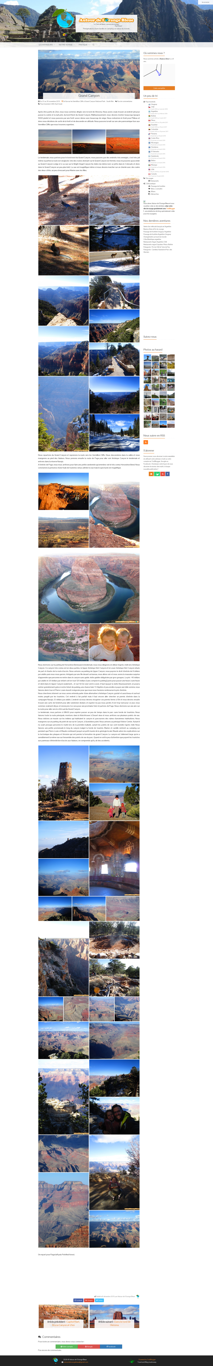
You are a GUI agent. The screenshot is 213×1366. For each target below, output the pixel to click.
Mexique (154, 165)
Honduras (154, 147)
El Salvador (155, 151)
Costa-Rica (155, 138)
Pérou (153, 120)
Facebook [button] (111, 1346)
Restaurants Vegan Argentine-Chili (155, 242)
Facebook (79, 1300)
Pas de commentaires (124, 101)
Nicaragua (155, 143)
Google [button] (90, 1346)
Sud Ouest (58, 104)
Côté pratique (150, 184)
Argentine (154, 111)
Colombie (154, 129)
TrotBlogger (170, 209)
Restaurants (154, 181)
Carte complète (159, 88)
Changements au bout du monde (154, 237)
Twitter (100, 1300)
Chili (152, 107)
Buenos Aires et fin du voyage (153, 229)
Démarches (155, 194)
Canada (154, 174)
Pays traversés (45, 104)
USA (52, 104)
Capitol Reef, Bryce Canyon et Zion (66, 1323)
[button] (160, 74)
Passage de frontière (158, 186)
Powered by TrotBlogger (147, 1360)
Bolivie (153, 116)
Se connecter (205, 2)
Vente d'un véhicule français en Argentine (157, 226)
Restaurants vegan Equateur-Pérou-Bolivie (158, 244)
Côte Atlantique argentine (152, 239)
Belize (153, 160)
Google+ (90, 1300)
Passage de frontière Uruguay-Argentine (157, 232)
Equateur (154, 125)
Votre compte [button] (67, 1346)
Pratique (83, 45)
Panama (154, 134)
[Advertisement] (89, 1273)
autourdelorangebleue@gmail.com (76, 1362)
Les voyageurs (46, 45)
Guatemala (155, 156)
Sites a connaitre (156, 189)
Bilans (153, 191)
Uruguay (154, 104)
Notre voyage (66, 45)
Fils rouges (149, 178)
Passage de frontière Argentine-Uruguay (157, 234)
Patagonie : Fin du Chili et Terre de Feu (156, 247)
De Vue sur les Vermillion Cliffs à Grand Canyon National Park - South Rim (88, 101)
